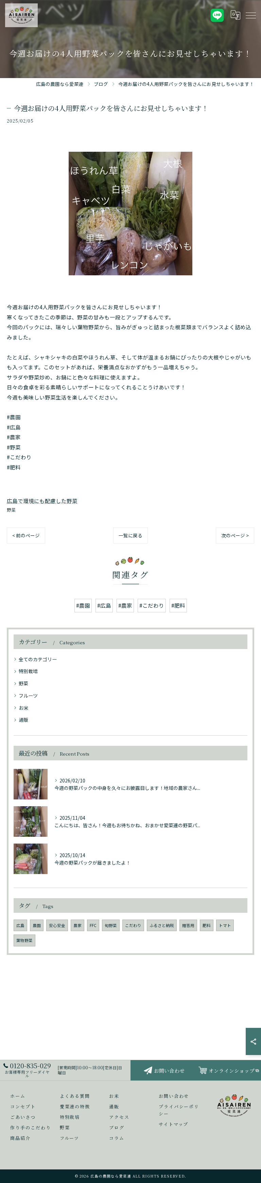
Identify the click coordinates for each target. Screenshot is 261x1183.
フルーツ (28, 695)
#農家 (125, 605)
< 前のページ (26, 535)
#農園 (83, 605)
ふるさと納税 (162, 925)
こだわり (133, 925)
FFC (93, 925)
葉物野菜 (24, 940)
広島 (20, 925)
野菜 (11, 509)
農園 (37, 925)
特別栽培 (28, 671)
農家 (77, 925)
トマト (225, 925)
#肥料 (178, 605)
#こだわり (151, 605)
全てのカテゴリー (38, 659)
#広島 (104, 605)
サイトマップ (174, 1124)
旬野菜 (111, 925)
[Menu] (250, 14)
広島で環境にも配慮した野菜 (42, 500)
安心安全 (57, 925)
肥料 (207, 925)
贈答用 (188, 925)
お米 (23, 707)
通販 (23, 719)
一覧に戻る (130, 535)
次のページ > (235, 535)
